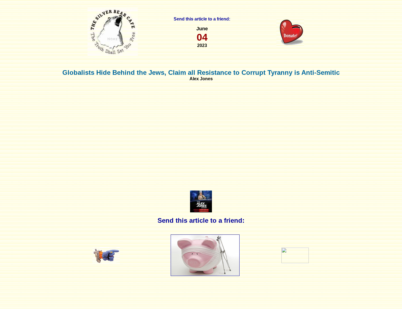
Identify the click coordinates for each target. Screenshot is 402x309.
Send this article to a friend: (202, 19)
